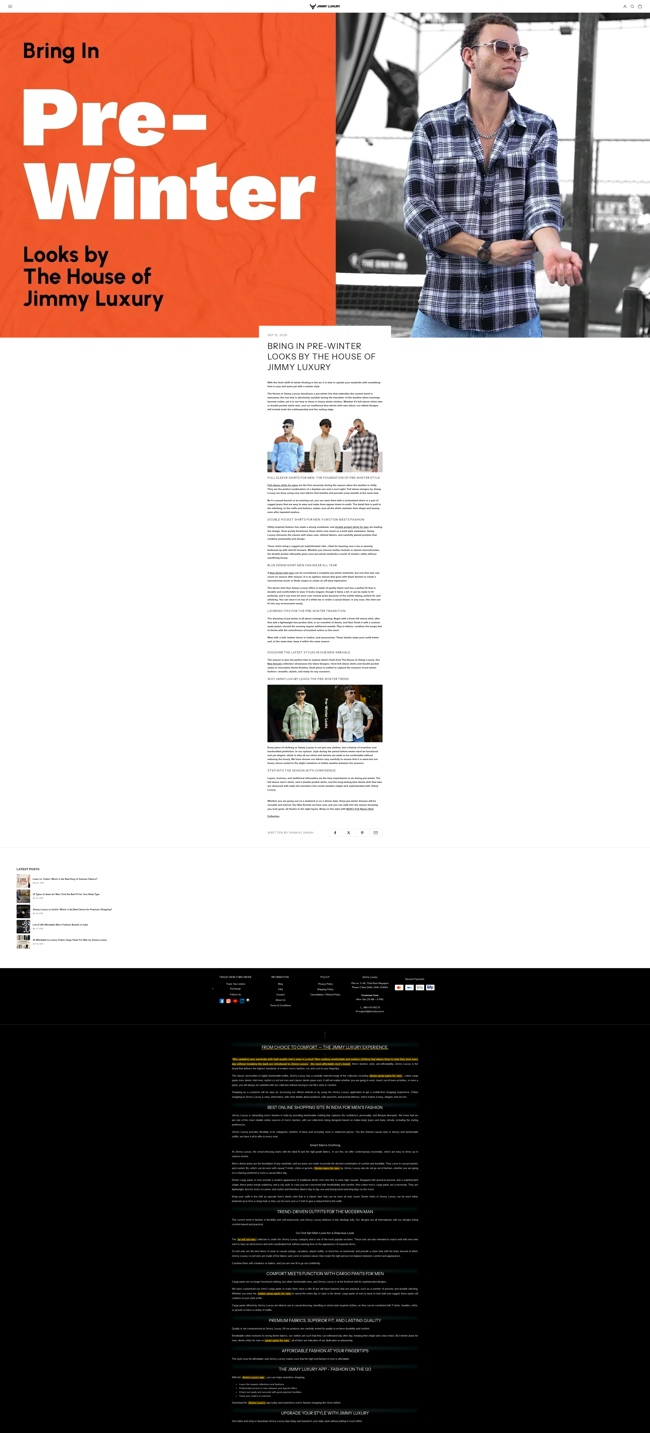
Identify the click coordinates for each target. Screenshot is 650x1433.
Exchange (235, 988)
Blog (280, 984)
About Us (280, 1000)
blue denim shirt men (282, 572)
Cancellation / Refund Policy (325, 994)
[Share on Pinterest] (362, 832)
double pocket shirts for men (352, 527)
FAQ (280, 989)
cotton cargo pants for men (274, 1293)
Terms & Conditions (280, 1005)
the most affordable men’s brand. (330, 1064)
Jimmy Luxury (257, 1402)
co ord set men (247, 1239)
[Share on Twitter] (348, 832)
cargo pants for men (277, 1340)
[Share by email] (376, 832)
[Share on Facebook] (335, 832)
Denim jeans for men (327, 1168)
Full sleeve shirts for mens (282, 485)
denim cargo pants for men (386, 1075)
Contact (280, 994)
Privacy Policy (325, 984)
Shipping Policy (325, 989)
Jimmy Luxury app (253, 1377)
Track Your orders (235, 984)
